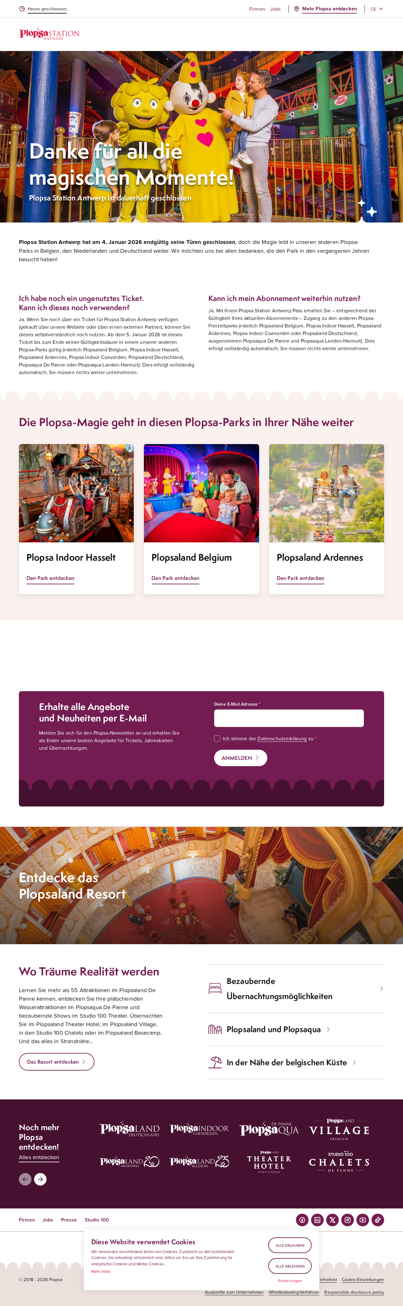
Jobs (275, 8)
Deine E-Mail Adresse (236, 704)
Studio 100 (97, 1219)
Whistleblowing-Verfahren (294, 1292)
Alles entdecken (39, 1157)
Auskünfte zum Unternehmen (234, 1292)
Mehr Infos (101, 1271)
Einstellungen (290, 1281)
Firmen (257, 8)
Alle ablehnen (290, 1266)
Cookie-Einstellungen (363, 1279)
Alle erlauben (290, 1245)
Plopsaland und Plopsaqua (274, 1029)
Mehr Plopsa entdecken (329, 8)
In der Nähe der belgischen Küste (287, 1062)
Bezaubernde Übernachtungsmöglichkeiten (279, 988)
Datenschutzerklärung (282, 738)
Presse (69, 1219)
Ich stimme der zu (268, 738)
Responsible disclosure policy (354, 1292)
